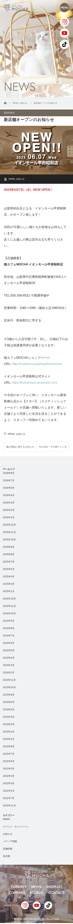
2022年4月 (8, 776)
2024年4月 (8, 657)
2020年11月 (9, 805)
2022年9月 (8, 746)
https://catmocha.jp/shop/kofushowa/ (37, 364)
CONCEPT (19, 886)
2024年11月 (9, 606)
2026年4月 (8, 495)
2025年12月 (9, 524)
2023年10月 (9, 687)
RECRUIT (37, 892)
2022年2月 (8, 790)
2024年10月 (9, 613)
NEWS (12, 179)
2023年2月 (8, 731)
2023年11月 (9, 680)
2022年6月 (8, 761)
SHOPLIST (54, 886)
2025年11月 (9, 532)
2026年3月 (8, 502)
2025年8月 (8, 554)
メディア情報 (10, 841)
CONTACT (56, 892)
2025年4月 (8, 576)
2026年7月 (8, 480)
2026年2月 (8, 510)
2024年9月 (8, 621)
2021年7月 (8, 798)
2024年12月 (9, 598)
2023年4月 (8, 717)
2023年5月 (8, 709)
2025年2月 (8, 584)
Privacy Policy (23, 922)
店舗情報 (7, 848)
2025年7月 (8, 561)
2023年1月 (8, 739)
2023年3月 (8, 724)
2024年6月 (8, 643)
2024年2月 (8, 672)
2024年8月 (8, 628)
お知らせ (20, 179)
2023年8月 (8, 694)
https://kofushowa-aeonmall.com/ (34, 382)
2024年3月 (8, 665)
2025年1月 (8, 591)
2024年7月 (8, 635)
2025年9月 (8, 547)
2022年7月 (8, 753)
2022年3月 (8, 783)
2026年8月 (8, 473)
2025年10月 (9, 539)
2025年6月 (8, 569)
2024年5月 (8, 650)
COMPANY (17, 892)
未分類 (6, 856)
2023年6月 (8, 702)
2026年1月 (8, 517)
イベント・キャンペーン (16, 826)
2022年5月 (8, 768)
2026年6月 (8, 487)
